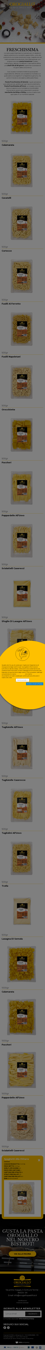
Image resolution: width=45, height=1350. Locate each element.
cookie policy (20, 674)
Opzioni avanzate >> (22, 680)
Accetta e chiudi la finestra (34, 684)
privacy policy (37, 674)
